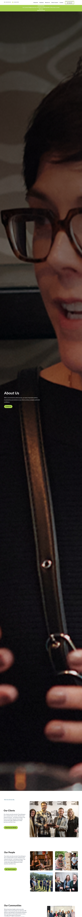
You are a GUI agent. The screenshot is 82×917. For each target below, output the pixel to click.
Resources (47, 2)
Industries (35, 2)
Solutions (41, 2)
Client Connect (54, 2)
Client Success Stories (10, 827)
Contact (61, 2)
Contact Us (8, 406)
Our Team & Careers (10, 869)
